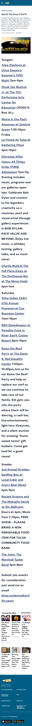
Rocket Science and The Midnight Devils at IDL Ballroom (15, 501)
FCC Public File (21, 689)
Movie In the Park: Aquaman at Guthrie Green (15, 124)
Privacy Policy (6, 700)
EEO (18, 694)
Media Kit (19, 700)
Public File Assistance (4, 695)
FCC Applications (6, 689)
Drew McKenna (7, 10)
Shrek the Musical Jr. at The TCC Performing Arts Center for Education (13, 97)
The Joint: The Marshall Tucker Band (12, 559)
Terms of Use (5, 705)
